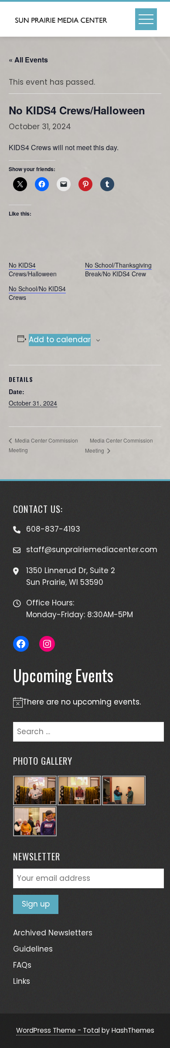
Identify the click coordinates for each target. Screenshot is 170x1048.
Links (21, 981)
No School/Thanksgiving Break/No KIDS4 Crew (118, 269)
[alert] (85, 702)
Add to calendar (60, 339)
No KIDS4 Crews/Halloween (33, 269)
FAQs (22, 965)
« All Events (28, 60)
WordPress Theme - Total (58, 1030)
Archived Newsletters (52, 933)
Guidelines (33, 949)
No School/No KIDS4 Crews (37, 293)
